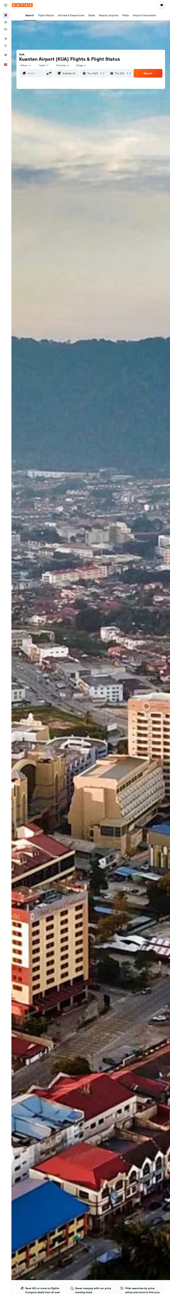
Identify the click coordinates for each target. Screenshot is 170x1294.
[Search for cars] (5, 29)
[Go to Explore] (5, 38)
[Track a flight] (5, 45)
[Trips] (5, 55)
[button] (5, 5)
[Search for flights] (5, 15)
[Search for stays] (5, 22)
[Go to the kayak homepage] (22, 5)
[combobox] (63, 65)
